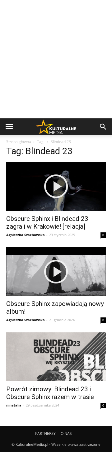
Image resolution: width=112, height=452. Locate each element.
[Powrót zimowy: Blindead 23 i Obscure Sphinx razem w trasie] (56, 356)
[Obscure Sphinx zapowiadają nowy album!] (56, 271)
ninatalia (13, 405)
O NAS (66, 433)
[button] (103, 126)
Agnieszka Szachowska (25, 234)
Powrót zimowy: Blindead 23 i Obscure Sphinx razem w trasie (50, 393)
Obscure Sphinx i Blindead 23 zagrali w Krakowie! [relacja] (47, 222)
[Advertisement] (56, 59)
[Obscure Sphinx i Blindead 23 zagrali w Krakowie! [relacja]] (56, 186)
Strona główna (18, 141)
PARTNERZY (45, 433)
